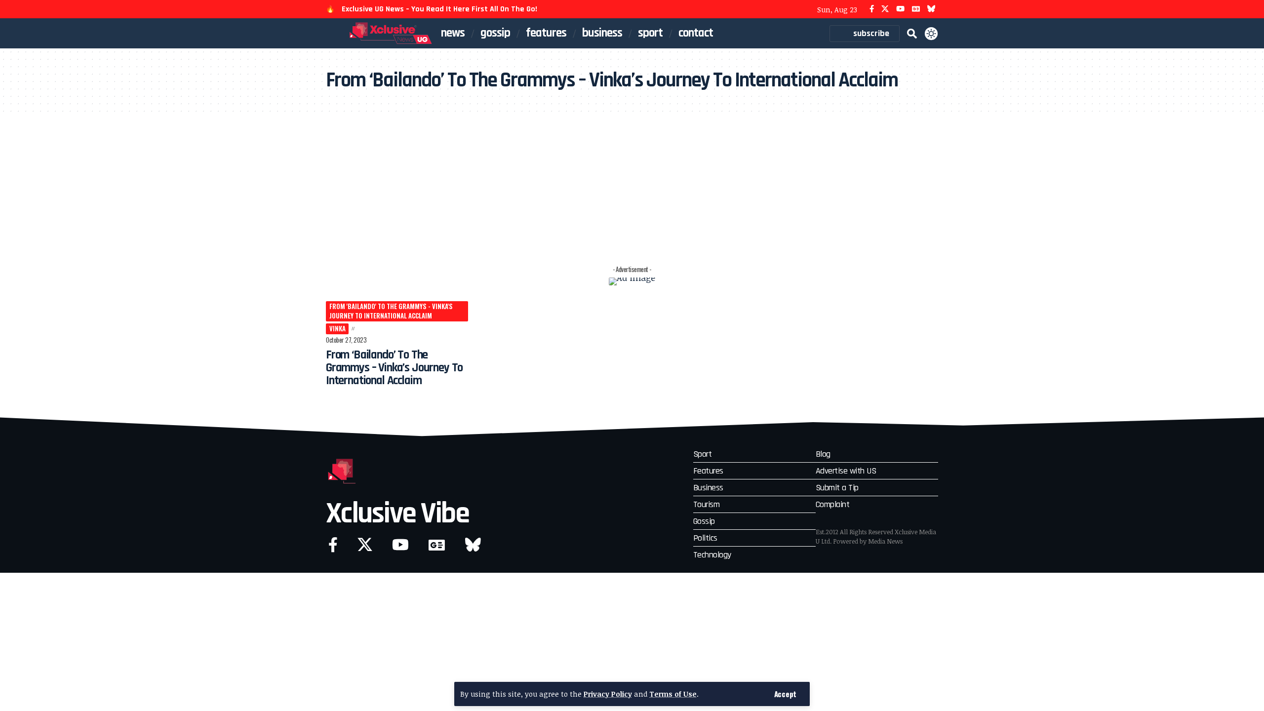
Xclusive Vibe (397, 514)
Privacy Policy (608, 694)
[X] (885, 9)
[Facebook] (871, 9)
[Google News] (915, 9)
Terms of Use (673, 694)
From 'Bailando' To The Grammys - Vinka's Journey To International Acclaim (391, 311)
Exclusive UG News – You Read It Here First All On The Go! (439, 9)
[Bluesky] (931, 9)
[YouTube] (900, 9)
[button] (785, 694)
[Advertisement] (632, 187)
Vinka (337, 328)
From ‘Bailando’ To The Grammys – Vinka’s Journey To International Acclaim (394, 368)
